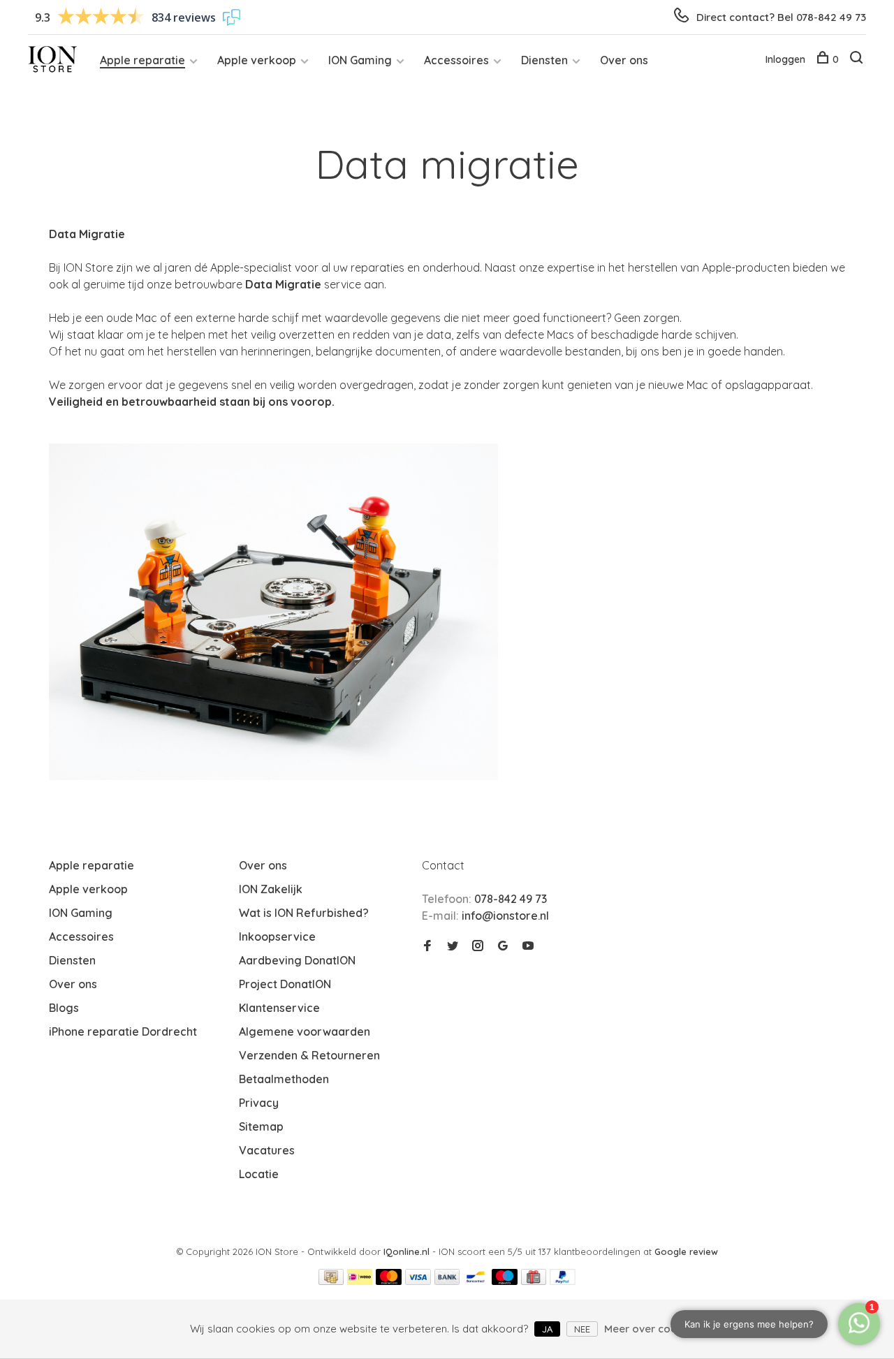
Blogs (64, 1008)
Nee (582, 1329)
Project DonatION (285, 984)
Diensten (544, 60)
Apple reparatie (142, 60)
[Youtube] (528, 946)
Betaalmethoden (284, 1079)
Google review (686, 1251)
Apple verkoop (256, 60)
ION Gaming (360, 60)
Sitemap (261, 1126)
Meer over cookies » (654, 1328)
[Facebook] (427, 946)
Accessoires (456, 60)
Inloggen (785, 59)
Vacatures (267, 1150)
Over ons (624, 60)
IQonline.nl (407, 1251)
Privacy (259, 1103)
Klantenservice (279, 1008)
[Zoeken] (858, 59)
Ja (547, 1329)
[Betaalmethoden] (331, 1281)
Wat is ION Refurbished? (304, 913)
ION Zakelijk (270, 889)
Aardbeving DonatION (297, 960)
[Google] (502, 946)
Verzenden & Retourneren (309, 1055)
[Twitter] (452, 946)
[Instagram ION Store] (477, 946)
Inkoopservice (277, 936)
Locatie (259, 1174)
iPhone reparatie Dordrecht (123, 1031)
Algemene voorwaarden (304, 1031)
